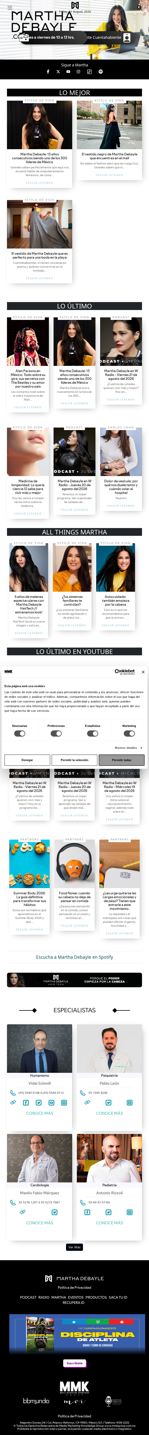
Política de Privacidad (74, 1416)
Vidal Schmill (40, 1083)
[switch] (56, 733)
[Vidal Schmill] (39, 1048)
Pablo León (109, 1083)
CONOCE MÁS (39, 1113)
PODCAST (28, 1297)
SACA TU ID (118, 1297)
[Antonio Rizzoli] (109, 1158)
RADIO (43, 1297)
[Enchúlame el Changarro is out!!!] (39, 125)
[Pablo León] (109, 1048)
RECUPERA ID (73, 1303)
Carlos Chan (121, 427)
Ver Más (74, 1247)
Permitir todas (121, 760)
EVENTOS (76, 1297)
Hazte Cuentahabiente (101, 37)
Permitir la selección (74, 760)
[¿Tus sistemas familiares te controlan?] (72, 567)
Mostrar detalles (126, 747)
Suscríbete (74, 1363)
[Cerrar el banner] (143, 672)
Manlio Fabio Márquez (39, 1193)
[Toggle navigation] (10, 8)
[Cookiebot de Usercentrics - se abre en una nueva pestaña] (118, 672)
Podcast (121, 317)
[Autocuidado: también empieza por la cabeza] (115, 567)
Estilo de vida (40, 100)
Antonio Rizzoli (109, 1193)
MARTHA (58, 1297)
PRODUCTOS (96, 1297)
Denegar (27, 760)
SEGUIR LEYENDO (39, 182)
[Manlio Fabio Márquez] (39, 1158)
